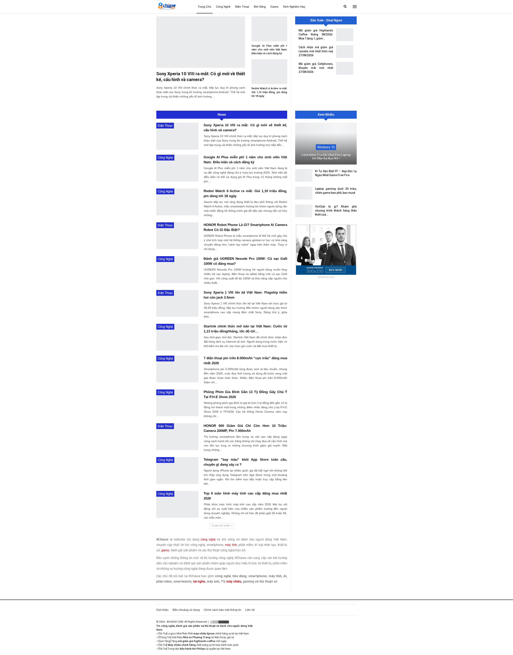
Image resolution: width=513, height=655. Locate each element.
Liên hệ (250, 609)
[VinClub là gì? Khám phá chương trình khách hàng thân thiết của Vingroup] (303, 211)
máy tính (231, 545)
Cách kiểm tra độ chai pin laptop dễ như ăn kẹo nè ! (326, 156)
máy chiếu (233, 581)
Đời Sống (260, 6)
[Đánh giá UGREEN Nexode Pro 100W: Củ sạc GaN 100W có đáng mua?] (177, 269)
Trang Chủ (204, 6)
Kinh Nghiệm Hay (294, 6)
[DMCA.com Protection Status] (219, 621)
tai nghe (199, 581)
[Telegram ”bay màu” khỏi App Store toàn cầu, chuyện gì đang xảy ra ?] (177, 470)
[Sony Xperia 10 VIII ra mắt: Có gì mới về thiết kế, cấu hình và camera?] (200, 42)
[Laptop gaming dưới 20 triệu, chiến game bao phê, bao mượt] (303, 193)
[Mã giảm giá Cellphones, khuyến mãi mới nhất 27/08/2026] (344, 68)
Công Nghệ (223, 6)
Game (274, 6)
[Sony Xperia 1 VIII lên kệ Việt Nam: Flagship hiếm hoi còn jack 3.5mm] (177, 303)
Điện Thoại (242, 6)
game (165, 550)
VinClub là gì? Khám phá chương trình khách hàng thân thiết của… (336, 210)
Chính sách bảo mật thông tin (222, 609)
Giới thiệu (162, 609)
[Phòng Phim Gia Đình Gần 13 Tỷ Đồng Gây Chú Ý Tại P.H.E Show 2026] (177, 402)
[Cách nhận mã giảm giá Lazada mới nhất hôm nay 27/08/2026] (344, 51)
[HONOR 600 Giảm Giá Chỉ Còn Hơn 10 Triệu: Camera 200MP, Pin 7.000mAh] (177, 436)
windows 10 (326, 147)
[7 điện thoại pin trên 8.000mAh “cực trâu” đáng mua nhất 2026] (177, 369)
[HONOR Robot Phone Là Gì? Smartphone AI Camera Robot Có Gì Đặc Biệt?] (177, 235)
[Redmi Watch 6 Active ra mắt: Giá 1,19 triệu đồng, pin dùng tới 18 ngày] (269, 71)
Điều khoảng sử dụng (186, 609)
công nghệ (208, 539)
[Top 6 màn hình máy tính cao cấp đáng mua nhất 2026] (177, 504)
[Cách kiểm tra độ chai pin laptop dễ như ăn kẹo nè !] (326, 143)
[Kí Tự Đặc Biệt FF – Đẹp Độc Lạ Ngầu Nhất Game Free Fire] (303, 175)
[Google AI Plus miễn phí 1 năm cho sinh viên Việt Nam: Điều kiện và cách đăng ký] (269, 28)
